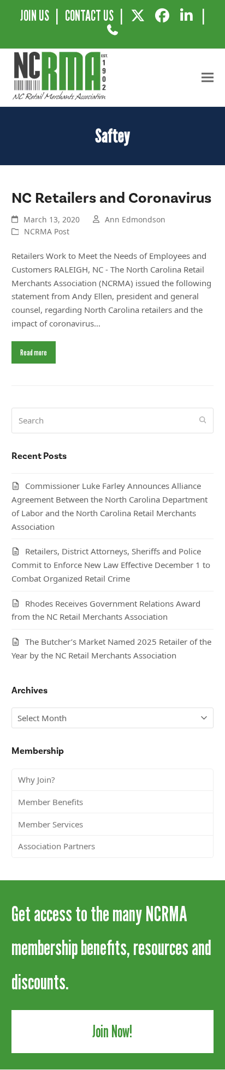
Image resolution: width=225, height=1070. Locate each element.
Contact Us (89, 15)
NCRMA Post (46, 231)
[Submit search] (202, 420)
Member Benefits (50, 801)
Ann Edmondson (135, 219)
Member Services (50, 824)
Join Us (34, 15)
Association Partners (56, 846)
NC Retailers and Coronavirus (111, 198)
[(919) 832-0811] (112, 34)
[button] (208, 77)
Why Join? (36, 779)
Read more (33, 352)
